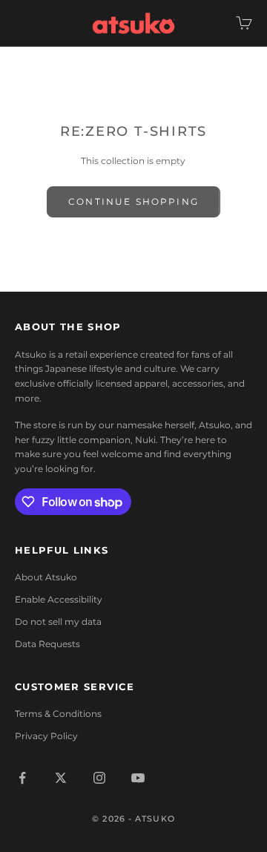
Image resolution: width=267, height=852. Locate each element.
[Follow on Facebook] (22, 777)
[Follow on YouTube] (138, 777)
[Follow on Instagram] (99, 777)
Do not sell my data (58, 621)
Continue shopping (133, 201)
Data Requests (47, 643)
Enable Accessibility (58, 599)
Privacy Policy (46, 735)
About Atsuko (46, 577)
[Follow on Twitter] (60, 777)
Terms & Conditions (58, 713)
